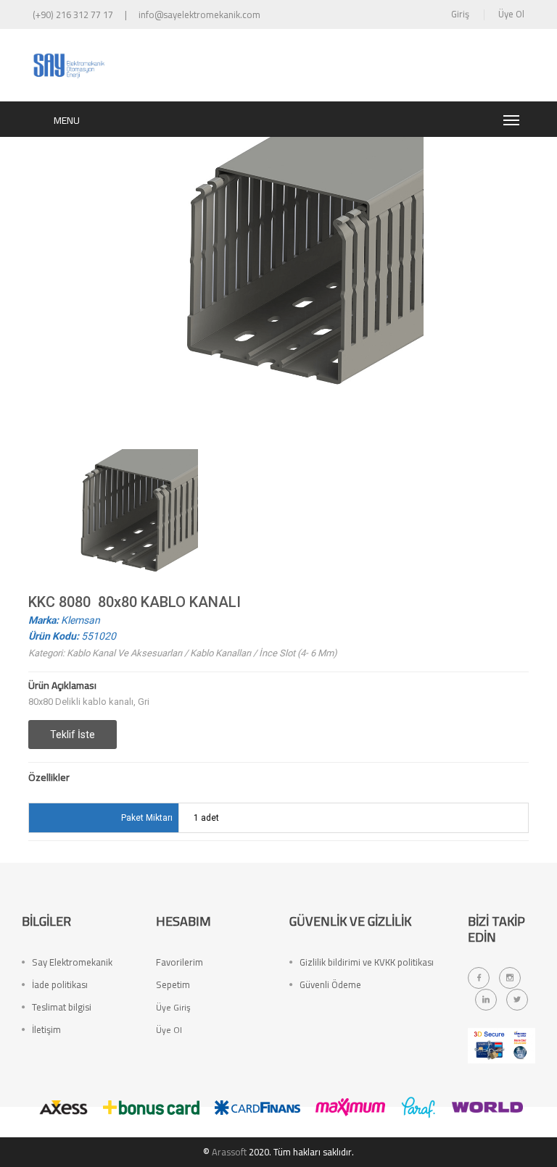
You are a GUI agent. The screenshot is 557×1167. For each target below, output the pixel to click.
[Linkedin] (486, 1000)
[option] (126, 520)
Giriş (460, 13)
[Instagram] (510, 978)
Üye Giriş (173, 1007)
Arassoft (229, 1151)
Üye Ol (511, 13)
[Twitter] (517, 1000)
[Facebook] (479, 978)
